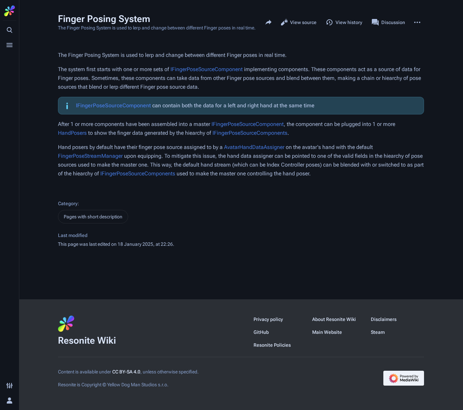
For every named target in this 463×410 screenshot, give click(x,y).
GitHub (261, 332)
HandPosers (72, 133)
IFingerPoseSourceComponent (206, 69)
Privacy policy (268, 319)
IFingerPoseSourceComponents (250, 133)
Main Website (327, 332)
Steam (378, 332)
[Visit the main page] (9, 11)
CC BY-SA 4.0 (126, 371)
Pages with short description (93, 216)
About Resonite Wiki (334, 319)
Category (68, 203)
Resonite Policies (272, 345)
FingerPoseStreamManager (90, 156)
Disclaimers (384, 319)
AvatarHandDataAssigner (254, 147)
